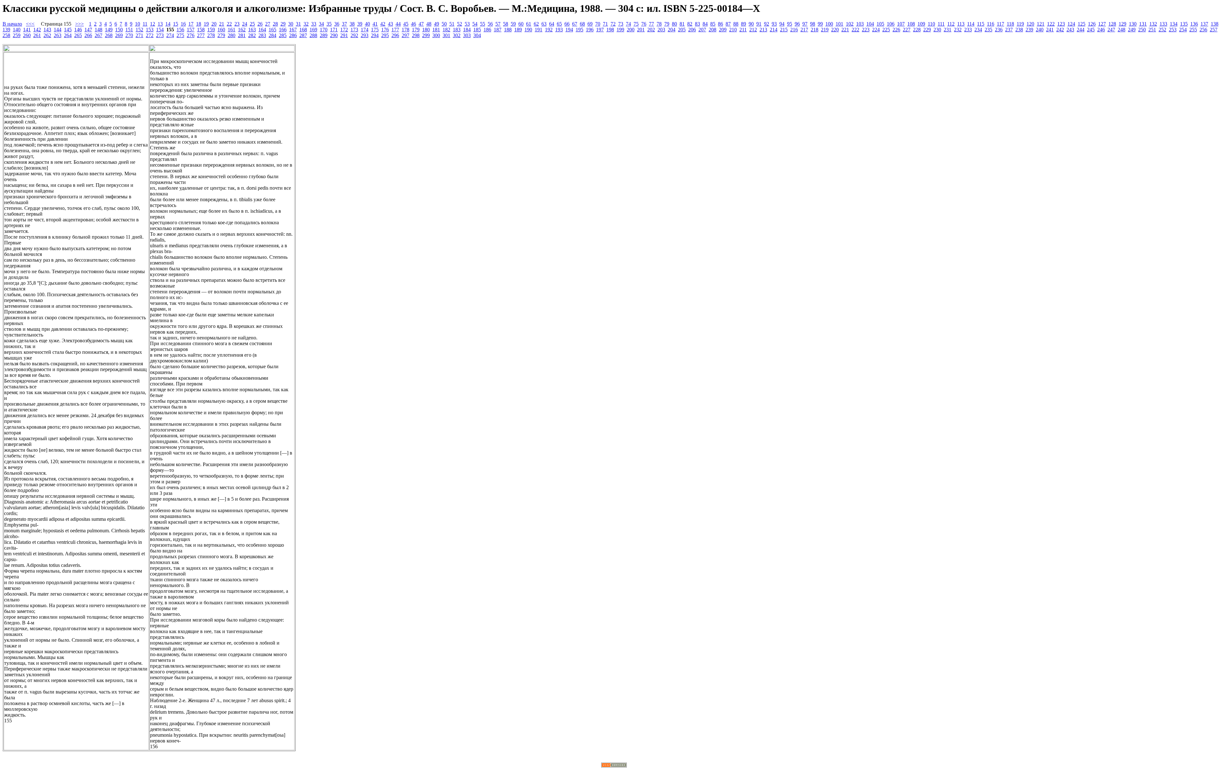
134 (1173, 24)
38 (352, 24)
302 (456, 35)
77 (651, 24)
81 (682, 24)
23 (237, 24)
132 (1153, 24)
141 (27, 29)
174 (364, 29)
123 (1061, 24)
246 (1101, 29)
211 (743, 29)
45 (405, 24)
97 (804, 24)
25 (252, 24)
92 (766, 24)
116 (990, 24)
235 (988, 29)
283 (262, 35)
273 (160, 35)
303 (467, 35)
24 (244, 24)
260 (27, 35)
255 (1193, 29)
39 (359, 24)
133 (1163, 24)
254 (1183, 29)
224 (876, 29)
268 (109, 35)
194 (569, 29)
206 (692, 29)
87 (728, 24)
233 (968, 29)
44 (398, 24)
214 (773, 29)
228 (917, 29)
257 (1213, 29)
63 (544, 24)
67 (574, 24)
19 (206, 24)
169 (313, 29)
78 (659, 24)
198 (610, 29)
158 (201, 29)
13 (160, 24)
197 (600, 29)
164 (262, 29)
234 (978, 29)
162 (242, 29)
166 (283, 29)
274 (170, 35)
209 (723, 29)
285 (283, 35)
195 (579, 29)
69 (590, 24)
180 (426, 29)
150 (119, 29)
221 (845, 29)
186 (487, 29)
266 (88, 35)
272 (150, 35)
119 (1020, 24)
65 (559, 24)
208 (712, 29)
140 (16, 29)
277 (201, 35)
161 (231, 29)
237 (1009, 29)
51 (451, 24)
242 (1060, 29)
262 (47, 35)
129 (1122, 24)
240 (1039, 29)
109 (921, 24)
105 (880, 24)
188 (508, 29)
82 (689, 24)
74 (628, 24)
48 (428, 24)
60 (520, 24)
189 (518, 29)
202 (651, 29)
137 (1204, 24)
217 (804, 29)
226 (896, 29)
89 (743, 24)
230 (937, 29)
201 (641, 29)
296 (395, 35)
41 (375, 24)
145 (68, 29)
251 (1152, 29)
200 (630, 29)
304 (477, 35)
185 (477, 29)
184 (467, 29)
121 (1040, 24)
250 (1142, 29)
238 (1019, 29)
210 (733, 29)
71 (605, 24)
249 (1132, 29)
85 (712, 24)
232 (958, 29)
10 (137, 24)
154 (160, 29)
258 (6, 35)
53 (467, 24)
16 (183, 24)
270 (129, 35)
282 (252, 35)
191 (538, 29)
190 (528, 29)
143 (47, 29)
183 (456, 29)
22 (229, 24)
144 (57, 29)
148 (98, 29)
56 (490, 24)
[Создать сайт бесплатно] (614, 765)
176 (385, 29)
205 (682, 29)
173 (354, 29)
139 (6, 29)
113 (960, 24)
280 (231, 35)
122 (1051, 24)
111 (941, 24)
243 (1070, 29)
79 (666, 24)
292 (354, 35)
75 (636, 24)
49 (436, 24)
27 (267, 24)
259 (16, 35)
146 (78, 29)
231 (947, 29)
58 (505, 24)
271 (139, 35)
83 (697, 24)
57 (497, 24)
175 (375, 29)
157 (190, 29)
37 (344, 24)
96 (797, 24)
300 (436, 35)
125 (1081, 24)
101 (839, 24)
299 (426, 35)
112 (951, 24)
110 (931, 24)
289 (323, 35)
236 (999, 29)
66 (567, 24)
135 (1184, 24)
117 (1000, 24)
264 (68, 35)
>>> (79, 24)
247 (1111, 29)
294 (375, 35)
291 (344, 35)
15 (175, 24)
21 (221, 24)
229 (927, 29)
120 (1030, 24)
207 (702, 29)
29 (283, 24)
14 (167, 24)
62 (536, 24)
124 (1071, 24)
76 (643, 24)
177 (395, 29)
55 (482, 24)
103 (860, 24)
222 (855, 29)
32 (306, 24)
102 (850, 24)
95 (789, 24)
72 (613, 24)
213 (763, 29)
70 (597, 24)
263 (57, 35)
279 (221, 35)
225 (886, 29)
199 (620, 29)
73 (620, 24)
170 (323, 29)
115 (980, 24)
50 (444, 24)
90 (751, 24)
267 (98, 35)
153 (150, 29)
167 (293, 29)
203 (661, 29)
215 (784, 29)
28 (275, 24)
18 (198, 24)
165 (272, 29)
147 (88, 29)
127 (1102, 24)
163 (252, 29)
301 (446, 35)
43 (390, 24)
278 (211, 35)
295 (385, 35)
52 (459, 24)
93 (774, 24)
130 (1133, 24)
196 (590, 29)
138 (1214, 24)
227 (906, 29)
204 (671, 29)
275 (180, 35)
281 (242, 35)
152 (139, 29)
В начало (12, 24)
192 (549, 29)
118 (1010, 24)
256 (1203, 29)
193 (559, 29)
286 (293, 35)
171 (334, 29)
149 (109, 29)
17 (190, 24)
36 (336, 24)
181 (436, 29)
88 (735, 24)
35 (329, 24)
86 (720, 24)
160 (221, 29)
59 (513, 24)
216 (794, 29)
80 (674, 24)
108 (911, 24)
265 (78, 35)
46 (413, 24)
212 (753, 29)
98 (812, 24)
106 (890, 24)
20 (213, 24)
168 (303, 29)
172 (344, 29)
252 (1162, 29)
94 (781, 24)
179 (416, 29)
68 (582, 24)
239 (1029, 29)
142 (37, 29)
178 (405, 29)
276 (190, 35)
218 (814, 29)
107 (901, 24)
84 (705, 24)
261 (37, 35)
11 (145, 24)
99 (820, 24)
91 (758, 24)
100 (829, 24)
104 (870, 24)
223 (866, 29)
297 (405, 35)
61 (528, 24)
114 (970, 24)
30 (290, 24)
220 (835, 29)
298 (416, 35)
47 (421, 24)
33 (313, 24)
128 (1112, 24)
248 (1121, 29)
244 (1080, 29)
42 (382, 24)
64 (551, 24)
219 (825, 29)
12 (152, 24)
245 (1091, 29)
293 (364, 35)
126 (1092, 24)
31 (298, 24)
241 (1050, 29)
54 (474, 24)
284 (272, 35)
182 (446, 29)
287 (303, 35)
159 (211, 29)
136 (1194, 24)
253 (1173, 29)
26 (260, 24)
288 (313, 35)
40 (367, 24)
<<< (30, 24)
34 (321, 24)
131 (1143, 24)
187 (497, 29)
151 (129, 29)
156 (180, 29)
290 (334, 35)
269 (119, 35)
